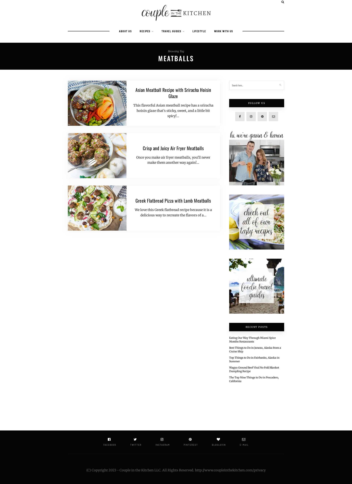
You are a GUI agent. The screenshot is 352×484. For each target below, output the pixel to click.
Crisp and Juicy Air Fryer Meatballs (173, 148)
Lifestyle (199, 31)
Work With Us (223, 31)
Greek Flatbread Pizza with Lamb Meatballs (173, 200)
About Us (125, 31)
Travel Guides (171, 31)
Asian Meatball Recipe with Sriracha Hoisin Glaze (173, 92)
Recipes (145, 31)
